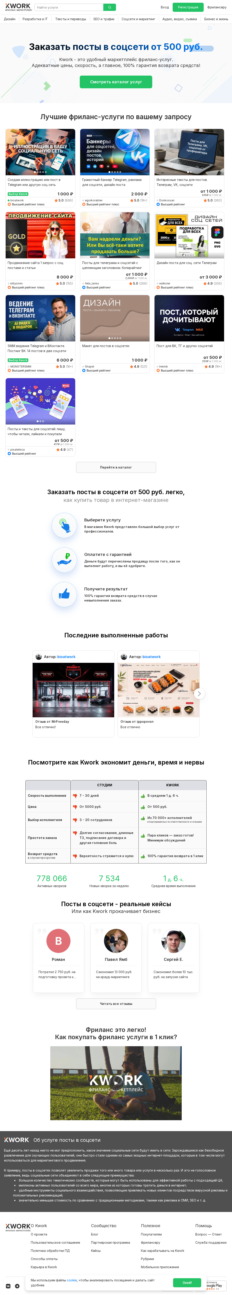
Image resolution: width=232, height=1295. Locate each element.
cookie (72, 1280)
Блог (94, 1234)
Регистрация (188, 7)
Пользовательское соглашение (55, 1242)
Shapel (89, 366)
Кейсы (96, 1251)
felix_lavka (92, 283)
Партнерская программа (110, 1242)
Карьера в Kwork (44, 1267)
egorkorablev (94, 200)
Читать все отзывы (116, 1004)
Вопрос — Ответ (208, 1234)
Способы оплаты (44, 1259)
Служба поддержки (211, 1242)
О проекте (39, 1234)
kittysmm (16, 283)
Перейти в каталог (116, 467)
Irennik (163, 366)
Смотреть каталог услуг (116, 81)
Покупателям (151, 1234)
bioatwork (17, 200)
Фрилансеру (217, 7)
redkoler (164, 283)
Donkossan (166, 200)
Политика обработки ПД (50, 1251)
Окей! (187, 1283)
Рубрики (147, 1259)
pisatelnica (17, 449)
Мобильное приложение (160, 1267)
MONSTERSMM (20, 366)
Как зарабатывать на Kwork (162, 1251)
